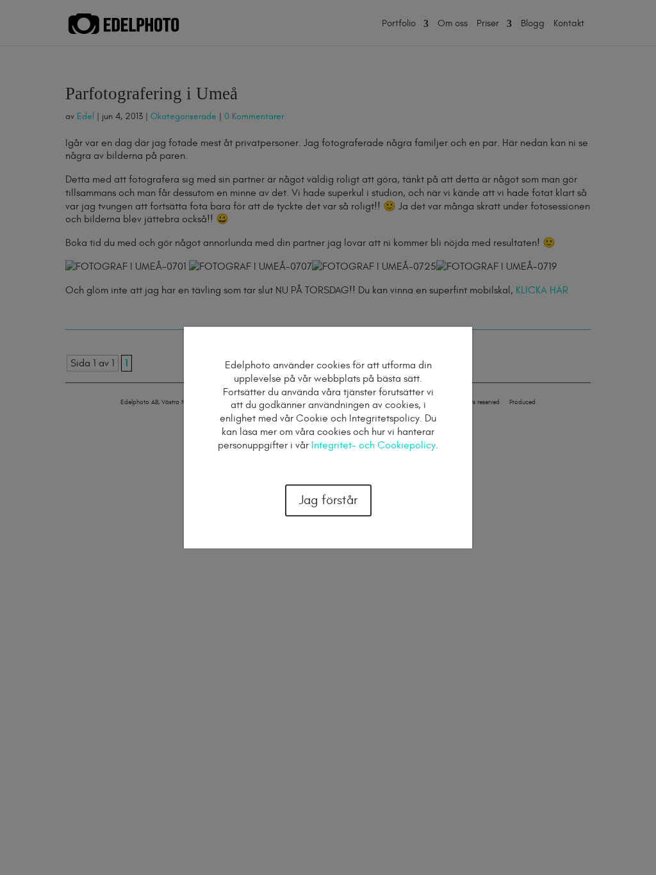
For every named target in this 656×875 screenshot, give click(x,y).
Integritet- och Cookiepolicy (373, 445)
